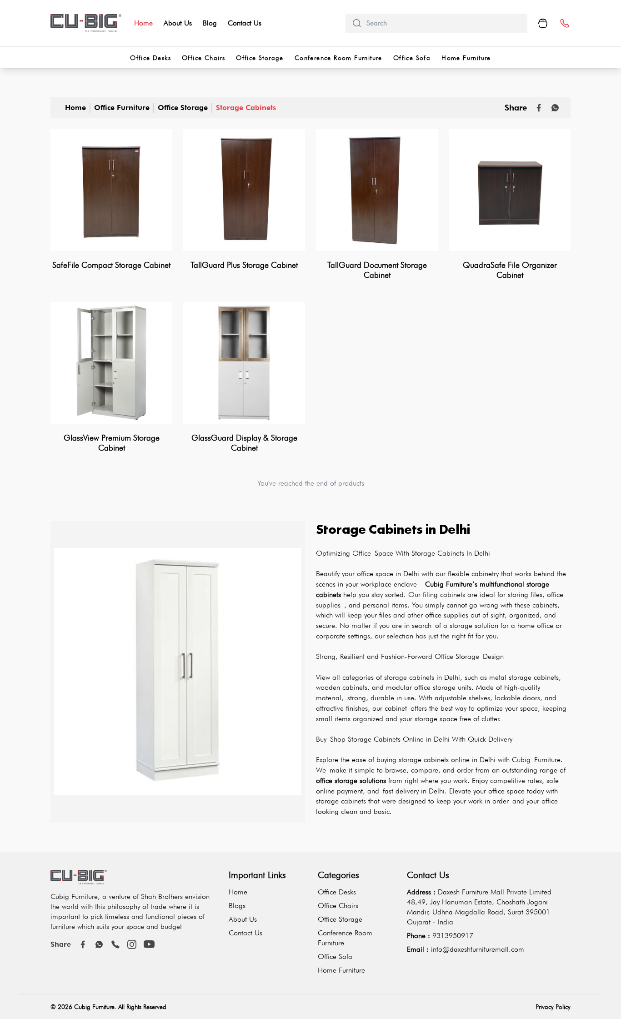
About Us (178, 23)
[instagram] (131, 944)
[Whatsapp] (555, 107)
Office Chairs (203, 57)
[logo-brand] (85, 23)
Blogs (237, 905)
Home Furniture (466, 57)
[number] (564, 23)
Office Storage (260, 57)
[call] (115, 944)
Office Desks (150, 57)
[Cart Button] (542, 23)
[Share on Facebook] (538, 107)
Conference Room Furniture (338, 57)
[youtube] (149, 944)
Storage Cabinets (246, 107)
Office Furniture (122, 107)
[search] (443, 23)
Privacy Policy (553, 1006)
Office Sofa (412, 57)
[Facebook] (82, 944)
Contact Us (244, 23)
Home (143, 23)
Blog (210, 23)
